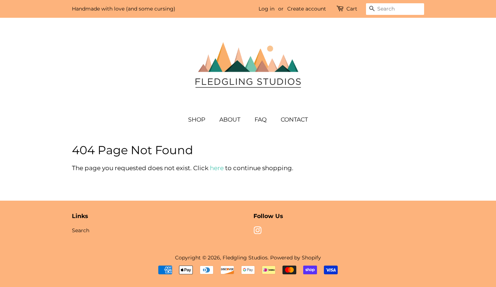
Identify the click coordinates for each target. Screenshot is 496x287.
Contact (294, 119)
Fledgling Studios (245, 257)
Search (80, 230)
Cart (351, 8)
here (217, 168)
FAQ (261, 119)
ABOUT (229, 119)
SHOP (196, 119)
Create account (306, 8)
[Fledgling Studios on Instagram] (257, 232)
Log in (267, 8)
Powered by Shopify (295, 257)
